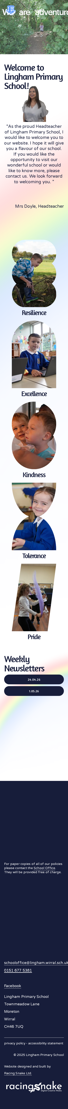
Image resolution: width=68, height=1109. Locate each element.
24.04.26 (34, 680)
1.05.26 (34, 691)
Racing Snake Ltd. (18, 1073)
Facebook (12, 986)
